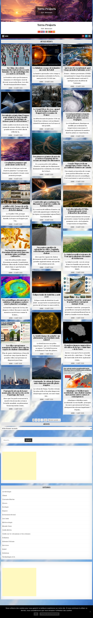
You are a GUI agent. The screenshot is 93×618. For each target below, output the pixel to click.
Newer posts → (54, 420)
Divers (53, 138)
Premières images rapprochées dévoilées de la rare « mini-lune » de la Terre (77, 347)
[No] (90, 612)
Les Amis (5, 518)
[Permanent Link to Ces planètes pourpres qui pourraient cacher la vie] (15, 150)
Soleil (47, 50)
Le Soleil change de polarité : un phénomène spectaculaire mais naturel (46, 338)
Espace (6, 97)
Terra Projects (46, 9)
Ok (36, 614)
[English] (42, 31)
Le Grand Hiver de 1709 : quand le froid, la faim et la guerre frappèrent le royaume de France (46, 112)
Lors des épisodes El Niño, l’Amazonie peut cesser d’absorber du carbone (77, 211)
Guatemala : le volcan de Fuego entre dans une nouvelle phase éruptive (46, 383)
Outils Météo (7, 530)
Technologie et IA (16, 50)
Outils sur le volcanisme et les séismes (16, 534)
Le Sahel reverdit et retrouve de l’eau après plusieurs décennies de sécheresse (77, 256)
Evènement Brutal (41, 91)
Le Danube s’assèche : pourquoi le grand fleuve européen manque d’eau (77, 302)
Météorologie (78, 50)
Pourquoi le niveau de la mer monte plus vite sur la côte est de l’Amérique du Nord (15, 393)
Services (5, 545)
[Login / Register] (86, 36)
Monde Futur (7, 526)
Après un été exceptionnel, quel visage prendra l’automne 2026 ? (77, 69)
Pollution (15, 97)
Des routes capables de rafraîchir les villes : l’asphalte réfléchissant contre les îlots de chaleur (47, 250)
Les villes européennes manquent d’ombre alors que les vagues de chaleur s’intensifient (15, 347)
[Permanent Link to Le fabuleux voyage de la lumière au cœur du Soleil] (46, 55)
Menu (6, 36)
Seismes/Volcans (16, 282)
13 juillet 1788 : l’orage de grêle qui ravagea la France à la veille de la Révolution (15, 208)
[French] (45, 31)
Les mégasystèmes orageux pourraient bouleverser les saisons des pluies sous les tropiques (77, 117)
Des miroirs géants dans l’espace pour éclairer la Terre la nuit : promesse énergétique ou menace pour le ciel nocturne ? (15, 118)
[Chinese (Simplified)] (39, 31)
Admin (10, 88)
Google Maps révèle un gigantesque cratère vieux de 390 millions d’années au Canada (77, 165)
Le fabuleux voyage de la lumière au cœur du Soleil (46, 69)
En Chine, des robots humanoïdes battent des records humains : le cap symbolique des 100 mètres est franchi (15, 71)
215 (45, 420)
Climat (73, 191)
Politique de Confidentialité (49, 614)
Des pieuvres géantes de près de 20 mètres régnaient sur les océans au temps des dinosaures (46, 158)
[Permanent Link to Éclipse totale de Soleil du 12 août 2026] (46, 282)
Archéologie (43, 138)
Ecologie (82, 236)
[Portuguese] (50, 31)
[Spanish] (53, 31)
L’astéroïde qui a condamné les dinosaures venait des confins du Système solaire (46, 204)
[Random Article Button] (83, 36)
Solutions (25, 97)
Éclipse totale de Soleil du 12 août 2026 (46, 295)
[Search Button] (89, 36)
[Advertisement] (19, 466)
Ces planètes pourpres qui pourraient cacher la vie (16, 163)
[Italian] (47, 31)
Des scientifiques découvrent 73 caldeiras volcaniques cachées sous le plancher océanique (15, 302)
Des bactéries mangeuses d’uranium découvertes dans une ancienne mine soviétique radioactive (15, 253)
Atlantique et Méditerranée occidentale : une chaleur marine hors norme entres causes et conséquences (77, 393)
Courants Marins (16, 373)
